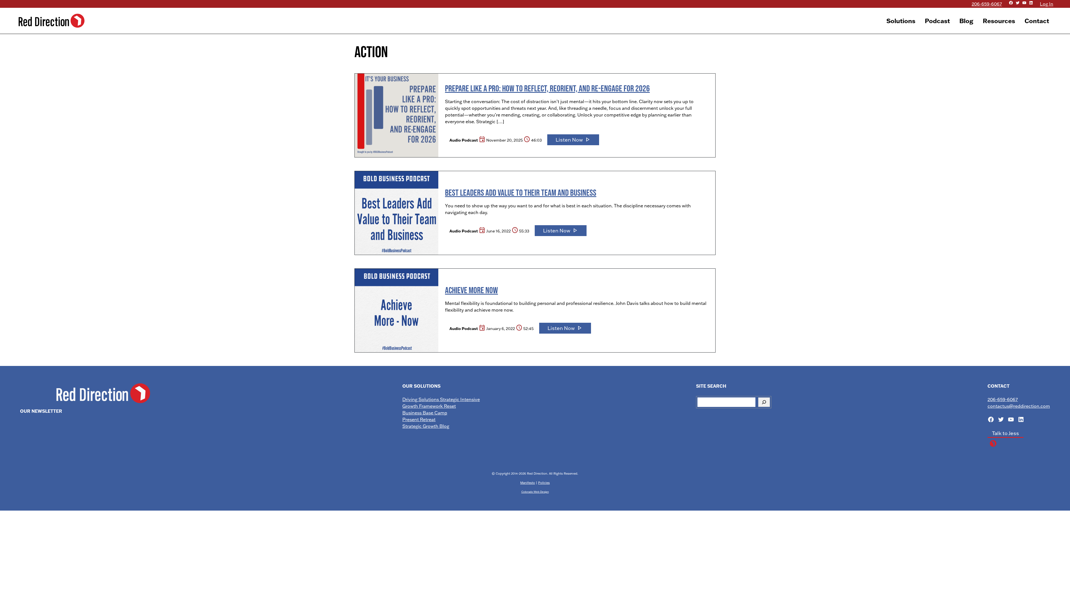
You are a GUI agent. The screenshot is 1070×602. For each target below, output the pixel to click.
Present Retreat (419, 419)
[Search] (764, 402)
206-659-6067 (987, 4)
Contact (1037, 21)
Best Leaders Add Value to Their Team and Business (520, 192)
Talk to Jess (1005, 433)
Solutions (900, 21)
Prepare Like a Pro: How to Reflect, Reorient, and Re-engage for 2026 (547, 88)
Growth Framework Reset (429, 406)
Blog (966, 21)
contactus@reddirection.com (1019, 406)
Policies (544, 483)
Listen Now (573, 140)
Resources (999, 21)
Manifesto (527, 483)
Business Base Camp (424, 413)
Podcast (937, 21)
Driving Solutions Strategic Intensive (441, 399)
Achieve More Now (471, 290)
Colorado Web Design (535, 491)
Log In (1046, 4)
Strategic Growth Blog (425, 426)
